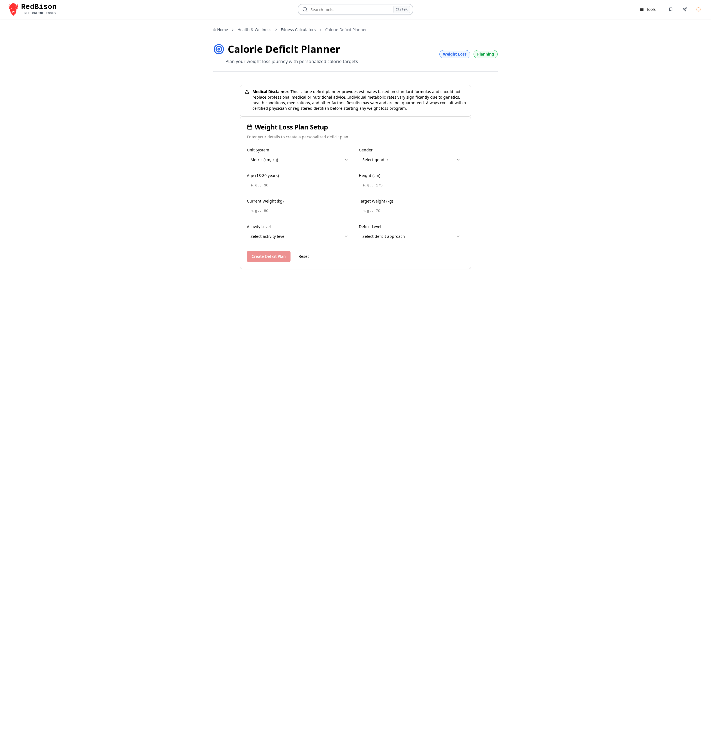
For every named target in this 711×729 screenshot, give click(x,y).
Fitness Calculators (298, 29)
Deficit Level (370, 226)
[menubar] (648, 9)
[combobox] (299, 159)
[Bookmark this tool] (671, 9)
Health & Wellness (254, 29)
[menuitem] (647, 9)
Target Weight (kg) (376, 201)
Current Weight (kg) (265, 201)
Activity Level (259, 226)
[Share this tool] (684, 9)
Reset (304, 256)
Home (222, 29)
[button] (32, 9)
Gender (366, 150)
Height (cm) (369, 175)
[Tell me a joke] (698, 9)
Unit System (258, 150)
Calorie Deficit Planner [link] (346, 29)
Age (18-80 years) (263, 175)
